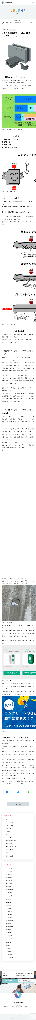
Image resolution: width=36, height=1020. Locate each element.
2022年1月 (9, 917)
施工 (7, 853)
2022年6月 (9, 902)
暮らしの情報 (9, 856)
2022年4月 (9, 908)
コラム (9, 20)
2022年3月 (9, 911)
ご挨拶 (8, 831)
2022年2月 (9, 914)
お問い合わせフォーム (10, 980)
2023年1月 (9, 883)
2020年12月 (9, 957)
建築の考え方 (9, 849)
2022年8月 (9, 896)
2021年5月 (9, 942)
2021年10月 (9, 926)
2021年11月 (9, 923)
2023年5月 (9, 871)
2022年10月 (9, 890)
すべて (8, 819)
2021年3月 (9, 948)
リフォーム (9, 837)
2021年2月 (9, 951)
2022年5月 (9, 905)
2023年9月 (9, 868)
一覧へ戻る (18, 804)
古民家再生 (9, 843)
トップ (3, 20)
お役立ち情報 (16, 20)
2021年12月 (9, 920)
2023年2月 (9, 880)
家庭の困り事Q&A (11, 846)
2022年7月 (9, 899)
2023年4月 (9, 874)
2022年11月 (9, 886)
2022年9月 (9, 893)
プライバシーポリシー (18, 1015)
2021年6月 (9, 939)
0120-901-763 (27, 981)
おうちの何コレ (10, 822)
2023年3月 (9, 877)
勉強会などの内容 (11, 840)
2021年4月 (9, 945)
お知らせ (8, 828)
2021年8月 (9, 933)
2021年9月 (9, 930)
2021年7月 (9, 936)
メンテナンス (9, 834)
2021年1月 (9, 954)
